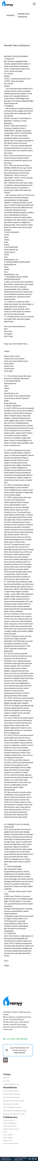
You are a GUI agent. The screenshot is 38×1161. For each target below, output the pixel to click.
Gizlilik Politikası (8, 1137)
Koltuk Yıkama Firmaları (12, 1094)
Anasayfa (10, 15)
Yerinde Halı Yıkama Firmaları (14, 1101)
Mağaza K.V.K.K (7, 1140)
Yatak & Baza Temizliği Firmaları (15, 1111)
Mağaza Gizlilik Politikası (10, 1143)
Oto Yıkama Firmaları (11, 1104)
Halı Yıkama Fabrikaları (11, 1097)
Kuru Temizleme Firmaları (12, 1107)
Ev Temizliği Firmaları (11, 1091)
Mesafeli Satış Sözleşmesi (11, 1129)
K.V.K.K (5, 1132)
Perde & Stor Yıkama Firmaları (14, 1114)
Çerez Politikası (8, 1135)
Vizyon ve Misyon (8, 1120)
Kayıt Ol (6, 1078)
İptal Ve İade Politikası (10, 1126)
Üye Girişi (6, 1081)
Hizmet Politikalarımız (10, 1123)
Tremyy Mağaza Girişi (11, 1084)
